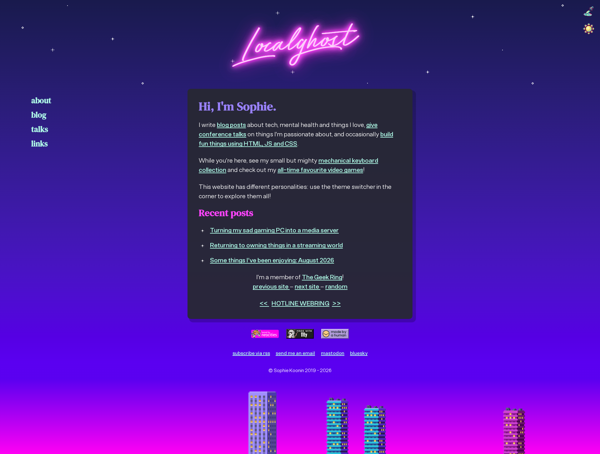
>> (336, 303)
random (336, 286)
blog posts (231, 124)
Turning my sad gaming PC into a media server (274, 230)
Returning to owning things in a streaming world (276, 245)
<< (264, 303)
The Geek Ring (322, 276)
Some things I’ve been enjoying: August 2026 (272, 260)
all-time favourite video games (320, 169)
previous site (271, 286)
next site (307, 286)
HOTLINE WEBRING (300, 303)
